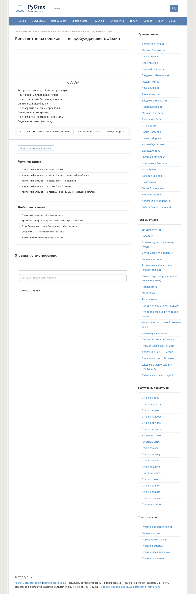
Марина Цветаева (153, 113)
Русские (22, 21)
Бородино (147, 235)
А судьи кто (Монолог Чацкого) (160, 305)
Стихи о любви (150, 397)
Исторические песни (154, 539)
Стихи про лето (151, 466)
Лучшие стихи (116, 21)
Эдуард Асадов (151, 150)
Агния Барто (149, 125)
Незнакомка (149, 286)
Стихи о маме (150, 479)
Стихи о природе (152, 416)
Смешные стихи (151, 473)
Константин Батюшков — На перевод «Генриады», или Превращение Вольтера (58, 192)
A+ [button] (76, 82)
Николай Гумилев (152, 194)
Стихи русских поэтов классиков (35, 148)
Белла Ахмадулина (153, 188)
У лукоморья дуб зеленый (157, 252)
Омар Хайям (149, 182)
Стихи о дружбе (151, 422)
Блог (160, 21)
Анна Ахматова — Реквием (158, 358)
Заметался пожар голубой (157, 375)
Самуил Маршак (152, 138)
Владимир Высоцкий (154, 100)
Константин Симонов (154, 163)
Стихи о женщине (152, 429)
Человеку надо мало (154, 333)
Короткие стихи (151, 435)
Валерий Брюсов (152, 175)
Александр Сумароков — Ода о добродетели (42, 215)
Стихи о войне (150, 485)
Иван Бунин (149, 169)
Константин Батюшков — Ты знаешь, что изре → (101, 131)
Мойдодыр (148, 292)
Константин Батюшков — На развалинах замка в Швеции (49, 181)
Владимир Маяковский (156, 75)
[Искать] (174, 8)
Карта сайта (154, 587)
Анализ (148, 21)
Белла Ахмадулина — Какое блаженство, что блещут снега (49, 226)
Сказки (172, 21)
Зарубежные (38, 21)
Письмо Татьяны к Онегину (158, 339)
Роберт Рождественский (156, 207)
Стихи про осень (151, 447)
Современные (58, 21)
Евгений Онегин (151, 229)
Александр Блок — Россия (157, 351)
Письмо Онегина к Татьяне (158, 345)
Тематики (98, 21)
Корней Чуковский (153, 144)
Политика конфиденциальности (128, 587)
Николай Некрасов (153, 69)
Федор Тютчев (150, 81)
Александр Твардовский (156, 200)
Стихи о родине (151, 491)
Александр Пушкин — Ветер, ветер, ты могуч (42, 237)
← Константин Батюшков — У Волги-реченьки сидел (44, 131)
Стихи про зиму (151, 454)
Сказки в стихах (151, 504)
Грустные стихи (151, 441)
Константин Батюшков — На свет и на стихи (42, 169)
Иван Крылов (150, 62)
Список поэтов (80, 21)
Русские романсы (152, 545)
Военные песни (151, 533)
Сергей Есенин (150, 56)
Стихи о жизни (150, 410)
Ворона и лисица (152, 259)
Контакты (104, 587)
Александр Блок (151, 119)
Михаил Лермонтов (153, 50)
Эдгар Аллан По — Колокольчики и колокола (43, 232)
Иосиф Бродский (152, 106)
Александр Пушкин (153, 43)
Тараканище (149, 299)
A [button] (68, 82)
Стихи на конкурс (152, 498)
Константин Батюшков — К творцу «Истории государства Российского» (55, 175)
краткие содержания (54, 582)
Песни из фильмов (153, 558)
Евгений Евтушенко (153, 156)
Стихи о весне (150, 460)
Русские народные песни (157, 526)
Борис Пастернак (152, 131)
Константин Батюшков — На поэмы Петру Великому (46, 186)
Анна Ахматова (151, 94)
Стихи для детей (152, 404)
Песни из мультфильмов (156, 552)
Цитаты (134, 21)
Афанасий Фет (150, 87)
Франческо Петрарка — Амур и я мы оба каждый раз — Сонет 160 (52, 220)
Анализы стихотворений (28, 582)
